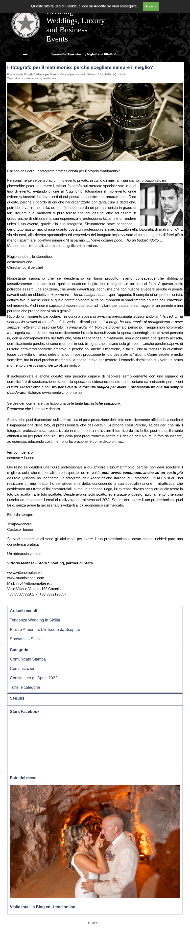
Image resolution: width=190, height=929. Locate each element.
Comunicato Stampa (28, 659)
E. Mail (93, 923)
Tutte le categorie (25, 687)
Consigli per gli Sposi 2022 (33, 678)
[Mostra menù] (25, 54)
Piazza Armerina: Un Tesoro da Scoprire (45, 629)
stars (38, 78)
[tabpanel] (93, 923)
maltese (28, 78)
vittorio (19, 78)
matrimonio (49, 78)
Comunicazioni (23, 668)
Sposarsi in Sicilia (26, 639)
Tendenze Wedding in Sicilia (35, 620)
